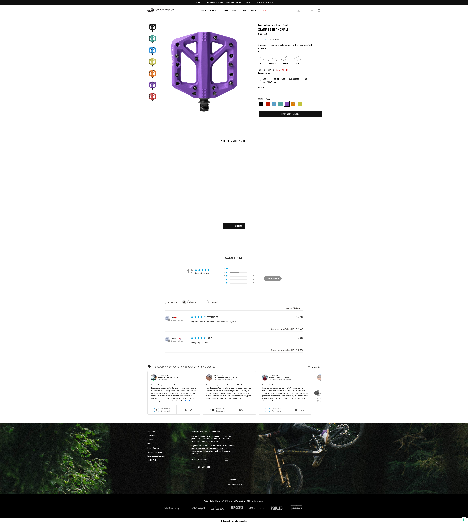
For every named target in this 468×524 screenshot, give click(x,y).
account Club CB (268, 2)
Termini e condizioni (154, 452)
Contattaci (151, 436)
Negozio (213, 10)
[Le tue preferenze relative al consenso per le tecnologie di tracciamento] (463, 519)
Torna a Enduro (235, 226)
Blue (274, 103)
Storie (244, 10)
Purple (286, 103)
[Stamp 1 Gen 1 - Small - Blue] (165, 199)
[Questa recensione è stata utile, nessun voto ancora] (296, 329)
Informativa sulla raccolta (234, 521)
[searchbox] (173, 302)
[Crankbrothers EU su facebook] (192, 467)
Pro (148, 444)
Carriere (150, 440)
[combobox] (198, 302)
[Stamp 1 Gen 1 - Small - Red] (161, 199)
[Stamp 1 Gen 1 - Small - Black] (158, 199)
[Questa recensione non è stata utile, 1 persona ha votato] (301, 329)
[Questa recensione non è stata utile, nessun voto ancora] (301, 350)
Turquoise (280, 103)
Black (261, 103)
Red (267, 103)
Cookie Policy (152, 460)
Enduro (266, 25)
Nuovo (203, 10)
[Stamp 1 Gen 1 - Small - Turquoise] (168, 199)
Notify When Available (290, 114)
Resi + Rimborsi (153, 448)
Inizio (260, 25)
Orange (293, 103)
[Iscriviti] (226, 459)
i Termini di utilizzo (218, 448)
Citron (299, 103)
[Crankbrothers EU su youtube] (208, 467)
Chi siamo (151, 432)
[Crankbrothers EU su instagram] (198, 467)
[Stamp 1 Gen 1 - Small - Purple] (171, 199)
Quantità (262, 88)
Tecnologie (224, 10)
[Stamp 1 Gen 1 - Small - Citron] (178, 199)
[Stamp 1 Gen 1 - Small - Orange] (175, 199)
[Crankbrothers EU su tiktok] (203, 467)
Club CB (235, 10)
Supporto (255, 10)
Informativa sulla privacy (156, 456)
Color (264, 99)
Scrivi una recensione (272, 278)
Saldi (264, 10)
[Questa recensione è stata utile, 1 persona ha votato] (296, 350)
